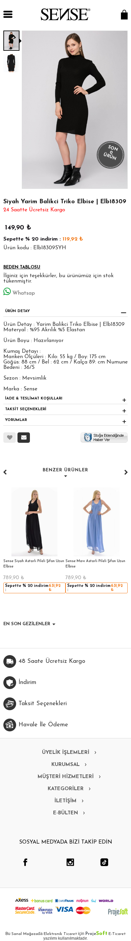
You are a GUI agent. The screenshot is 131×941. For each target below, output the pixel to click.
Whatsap (23, 293)
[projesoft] (118, 912)
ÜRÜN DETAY (17, 311)
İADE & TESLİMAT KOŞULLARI (33, 398)
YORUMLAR (16, 420)
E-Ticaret (117, 934)
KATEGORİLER (66, 789)
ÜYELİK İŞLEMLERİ (65, 752)
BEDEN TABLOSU (21, 267)
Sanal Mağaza (24, 934)
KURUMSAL (65, 764)
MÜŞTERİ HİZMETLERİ (66, 776)
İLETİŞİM (65, 801)
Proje (96, 934)
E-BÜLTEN (65, 813)
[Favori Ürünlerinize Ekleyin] (9, 437)
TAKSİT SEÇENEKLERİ (25, 409)
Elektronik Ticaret (60, 934)
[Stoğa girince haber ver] (104, 437)
